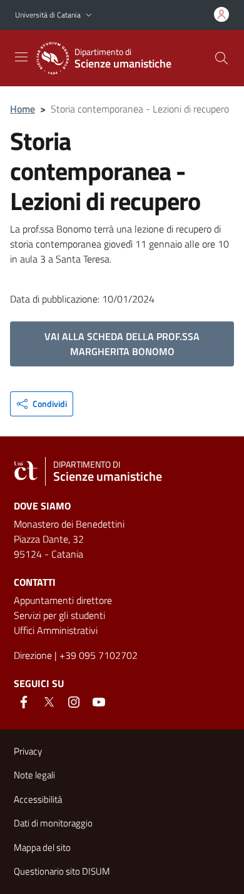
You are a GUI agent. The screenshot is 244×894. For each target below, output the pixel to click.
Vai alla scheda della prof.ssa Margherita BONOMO (122, 344)
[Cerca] (221, 58)
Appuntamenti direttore (63, 600)
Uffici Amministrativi (56, 630)
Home (22, 108)
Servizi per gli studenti (59, 615)
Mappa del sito (42, 847)
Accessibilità (38, 799)
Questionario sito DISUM (62, 871)
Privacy (28, 751)
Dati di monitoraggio (53, 823)
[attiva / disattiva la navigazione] (21, 56)
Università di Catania (48, 15)
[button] (88, 15)
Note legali (34, 775)
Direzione (33, 655)
